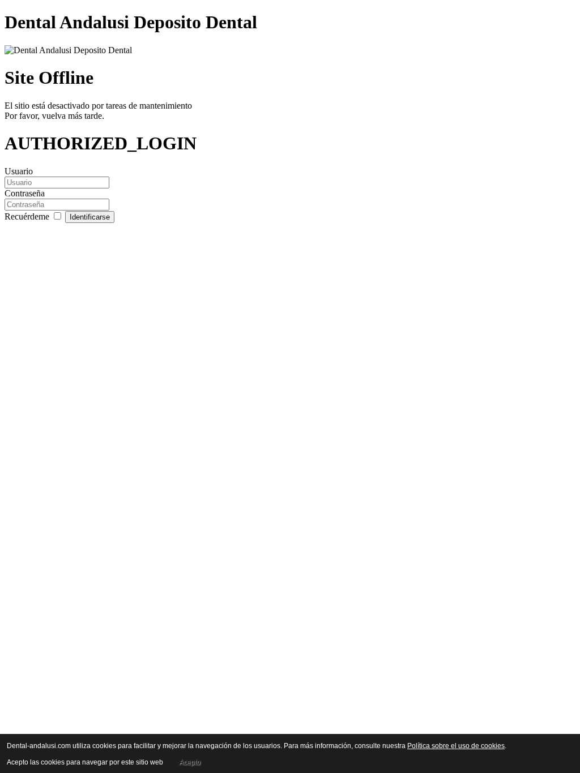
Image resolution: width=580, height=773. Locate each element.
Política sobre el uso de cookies (456, 746)
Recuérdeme (28, 216)
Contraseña (25, 193)
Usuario (19, 171)
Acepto (190, 762)
